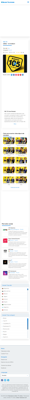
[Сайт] (11, 75)
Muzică (4, 331)
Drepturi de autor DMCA (7, 362)
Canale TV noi (4, 353)
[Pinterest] (20, 75)
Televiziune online (5, 351)
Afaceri (4, 318)
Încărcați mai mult (15, 187)
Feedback (3, 368)
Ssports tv (5, 337)
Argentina (6, 307)
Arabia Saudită (7, 304)
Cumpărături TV (6, 323)
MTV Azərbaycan (12, 271)
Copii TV (5, 320)
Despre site (4, 359)
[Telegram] (8, 380)
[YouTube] (18, 75)
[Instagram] (16, 75)
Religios (5, 334)
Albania (5, 293)
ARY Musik (10, 249)
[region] (15, 299)
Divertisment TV (6, 326)
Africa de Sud (7, 291)
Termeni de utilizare (6, 365)
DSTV (9, 260)
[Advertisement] (15, 21)
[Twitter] (5, 380)
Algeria (5, 296)
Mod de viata (6, 329)
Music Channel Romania (14, 238)
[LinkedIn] (23, 75)
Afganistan (6, 288)
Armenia (6, 309)
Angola (5, 301)
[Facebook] (14, 75)
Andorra (6, 299)
